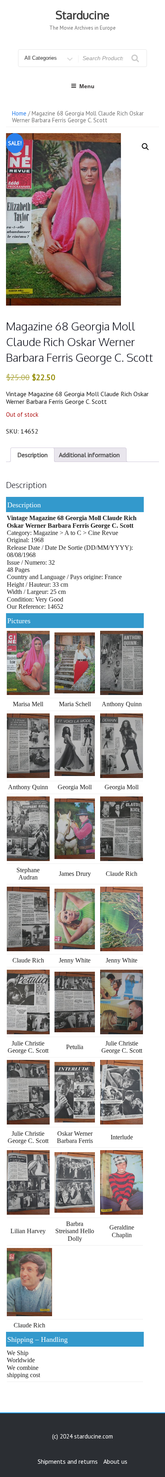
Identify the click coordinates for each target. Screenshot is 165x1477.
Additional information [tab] (89, 455)
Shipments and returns (68, 1461)
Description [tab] (32, 455)
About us (115, 1461)
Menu (87, 86)
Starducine (82, 15)
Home (19, 113)
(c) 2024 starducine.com (82, 1436)
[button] (145, 147)
